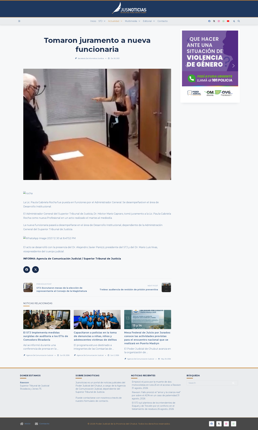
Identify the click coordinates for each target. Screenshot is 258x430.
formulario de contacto (96, 401)
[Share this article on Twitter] (35, 269)
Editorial (147, 21)
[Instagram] (218, 21)
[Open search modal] (238, 21)
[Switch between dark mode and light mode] (234, 21)
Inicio (93, 21)
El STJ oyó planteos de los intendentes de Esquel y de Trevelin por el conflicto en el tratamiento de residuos (153, 405)
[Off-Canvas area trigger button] (19, 21)
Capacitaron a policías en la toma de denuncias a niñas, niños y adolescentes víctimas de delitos (95, 336)
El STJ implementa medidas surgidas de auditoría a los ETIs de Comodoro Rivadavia (45, 336)
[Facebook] (209, 21)
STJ (100, 21)
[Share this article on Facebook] (26, 269)
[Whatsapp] (223, 21)
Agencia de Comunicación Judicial (39, 355)
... (57, 348)
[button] (210, 66)
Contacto (163, 21)
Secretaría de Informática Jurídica (91, 58)
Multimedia (131, 21)
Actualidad (113, 21)
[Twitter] (214, 21)
